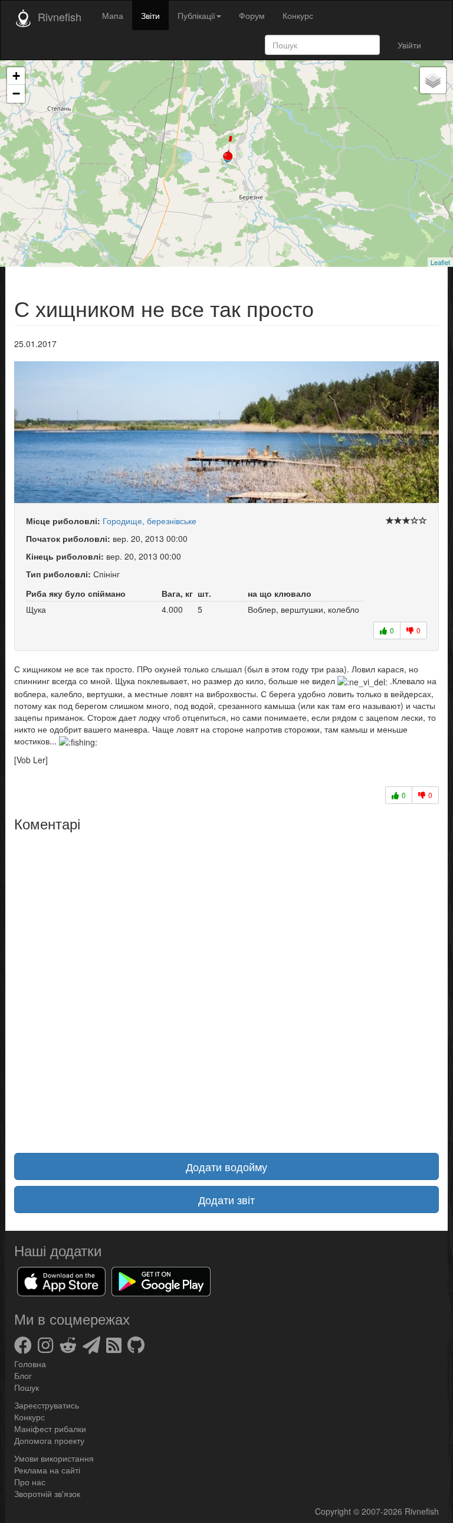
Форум (252, 15)
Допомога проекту (49, 1440)
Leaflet (440, 262)
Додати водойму (226, 1166)
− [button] (16, 93)
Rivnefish (422, 1511)
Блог (23, 1375)
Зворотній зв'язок (47, 1493)
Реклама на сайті (47, 1470)
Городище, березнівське (149, 521)
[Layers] (433, 80)
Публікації (196, 15)
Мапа (112, 15)
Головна (30, 1364)
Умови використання (54, 1458)
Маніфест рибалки (50, 1428)
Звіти (150, 15)
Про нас (29, 1482)
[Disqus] (226, 985)
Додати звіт (226, 1199)
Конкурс (298, 15)
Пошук (26, 1387)
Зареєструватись (46, 1405)
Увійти (409, 45)
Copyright (334, 1511)
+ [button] (16, 75)
